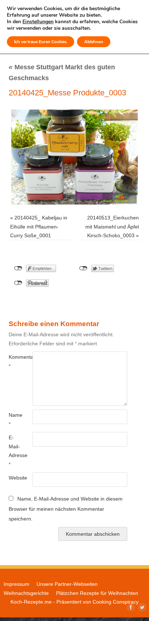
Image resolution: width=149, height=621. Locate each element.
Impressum (16, 584)
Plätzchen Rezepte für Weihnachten (97, 593)
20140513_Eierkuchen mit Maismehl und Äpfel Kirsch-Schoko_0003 (112, 226)
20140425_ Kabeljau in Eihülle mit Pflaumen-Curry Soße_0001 (38, 226)
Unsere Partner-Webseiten (67, 584)
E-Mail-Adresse (15, 451)
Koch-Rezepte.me (31, 602)
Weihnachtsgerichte (26, 593)
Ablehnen (93, 42)
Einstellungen (38, 21)
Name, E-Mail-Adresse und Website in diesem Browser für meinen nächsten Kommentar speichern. (66, 509)
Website (15, 478)
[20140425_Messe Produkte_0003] (74, 157)
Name (15, 419)
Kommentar (15, 361)
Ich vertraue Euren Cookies (40, 42)
